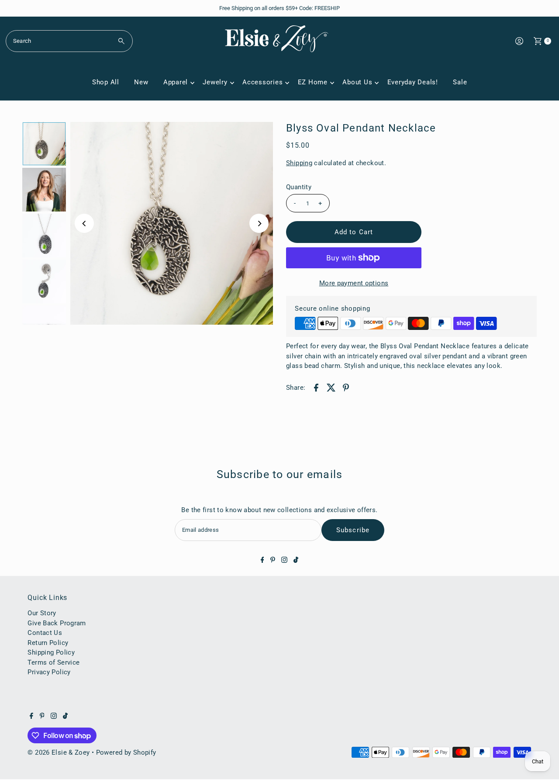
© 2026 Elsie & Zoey (59, 752)
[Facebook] (262, 560)
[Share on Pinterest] (345, 387)
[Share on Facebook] (316, 387)
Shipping (299, 163)
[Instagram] (284, 560)
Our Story (42, 613)
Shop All (105, 82)
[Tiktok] (295, 560)
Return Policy (48, 643)
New (141, 82)
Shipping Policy (51, 652)
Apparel (175, 82)
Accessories (262, 82)
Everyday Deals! (412, 82)
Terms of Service (53, 662)
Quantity (298, 187)
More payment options (354, 283)
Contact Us (45, 633)
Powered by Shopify (126, 752)
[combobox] (69, 41)
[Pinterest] (272, 560)
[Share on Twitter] (331, 387)
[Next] (259, 223)
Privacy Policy (49, 672)
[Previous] (84, 223)
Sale (460, 82)
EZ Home (313, 82)
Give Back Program (57, 623)
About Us (357, 82)
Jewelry (215, 82)
